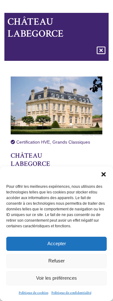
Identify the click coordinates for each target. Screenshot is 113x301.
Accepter (56, 243)
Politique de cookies (33, 292)
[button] (103, 174)
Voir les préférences (56, 278)
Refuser (56, 260)
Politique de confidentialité (71, 292)
